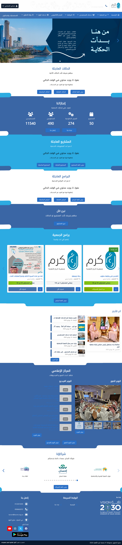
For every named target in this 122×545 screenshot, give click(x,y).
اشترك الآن (60, 289)
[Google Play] (20, 534)
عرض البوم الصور (69, 442)
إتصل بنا (52, 130)
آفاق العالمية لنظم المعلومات (8, 542)
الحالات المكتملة (44, 91)
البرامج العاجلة (61, 199)
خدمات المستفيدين (85, 14)
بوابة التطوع (28, 14)
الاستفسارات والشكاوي (10, 15)
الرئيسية (114, 14)
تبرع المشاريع (61, 223)
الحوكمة (69, 14)
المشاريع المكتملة (44, 165)
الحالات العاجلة (61, 91)
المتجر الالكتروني (56, 14)
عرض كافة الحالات (77, 91)
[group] (98, 403)
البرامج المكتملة (44, 199)
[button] (4, 40)
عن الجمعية (103, 14)
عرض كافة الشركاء (61, 487)
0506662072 (19, 509)
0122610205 (19, 504)
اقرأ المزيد (55, 359)
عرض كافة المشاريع (77, 165)
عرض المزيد (79, 432)
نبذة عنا (69, 130)
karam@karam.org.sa (16, 514)
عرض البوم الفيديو (53, 442)
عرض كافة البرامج (77, 199)
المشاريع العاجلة (60, 165)
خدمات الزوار (42, 14)
